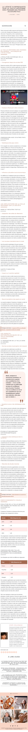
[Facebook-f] (10, 725)
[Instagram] (17, 725)
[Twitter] (12, 725)
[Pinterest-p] (15, 725)
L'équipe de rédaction (17, 728)
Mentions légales (16, 728)
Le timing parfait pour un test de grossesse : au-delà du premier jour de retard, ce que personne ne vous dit (14, 663)
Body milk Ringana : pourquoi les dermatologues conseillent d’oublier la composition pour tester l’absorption (14, 670)
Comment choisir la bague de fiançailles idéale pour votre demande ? (14, 684)
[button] (25, 26)
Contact (22, 728)
